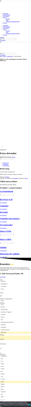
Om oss (5, 17)
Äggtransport (10, 56)
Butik (4, 56)
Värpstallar (5, 13)
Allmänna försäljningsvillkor (13, 21)
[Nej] (0, 406)
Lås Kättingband (6, 191)
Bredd (1, 157)
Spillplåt (3, 247)
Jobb (7, 20)
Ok (29, 404)
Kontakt (8, 19)
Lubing (26, 178)
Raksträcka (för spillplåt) (10, 254)
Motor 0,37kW (5, 231)
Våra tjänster (6, 16)
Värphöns (7, 177)
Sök (1, 39)
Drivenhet (4, 212)
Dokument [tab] (5, 164)
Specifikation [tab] (6, 165)
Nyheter (5, 23)
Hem (1, 56)
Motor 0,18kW (5, 239)
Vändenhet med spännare (10, 219)
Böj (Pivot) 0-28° (6, 200)
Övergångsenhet (6, 225)
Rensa (13, 157)
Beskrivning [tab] (6, 163)
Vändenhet (4, 206)
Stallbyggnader (6, 14)
